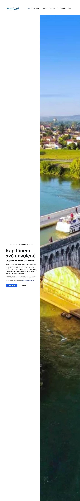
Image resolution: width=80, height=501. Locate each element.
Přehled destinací (12, 285)
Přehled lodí (23, 285)
